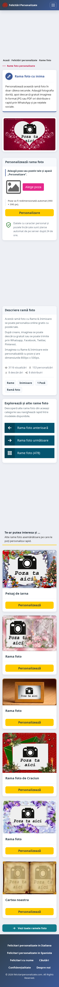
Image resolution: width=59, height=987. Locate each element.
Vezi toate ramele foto (32, 928)
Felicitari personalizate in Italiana (29, 945)
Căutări (44, 960)
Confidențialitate (19, 967)
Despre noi (44, 967)
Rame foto (45, 60)
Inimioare (26, 383)
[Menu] (53, 5)
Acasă (6, 60)
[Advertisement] (29, 34)
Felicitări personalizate (24, 60)
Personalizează (29, 605)
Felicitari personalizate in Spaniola (29, 953)
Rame (10, 383)
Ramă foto (13, 389)
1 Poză (41, 383)
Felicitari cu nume (22, 960)
